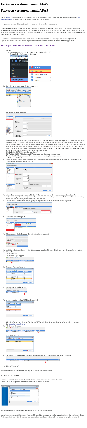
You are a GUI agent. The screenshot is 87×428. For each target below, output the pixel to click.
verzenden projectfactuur (16, 324)
